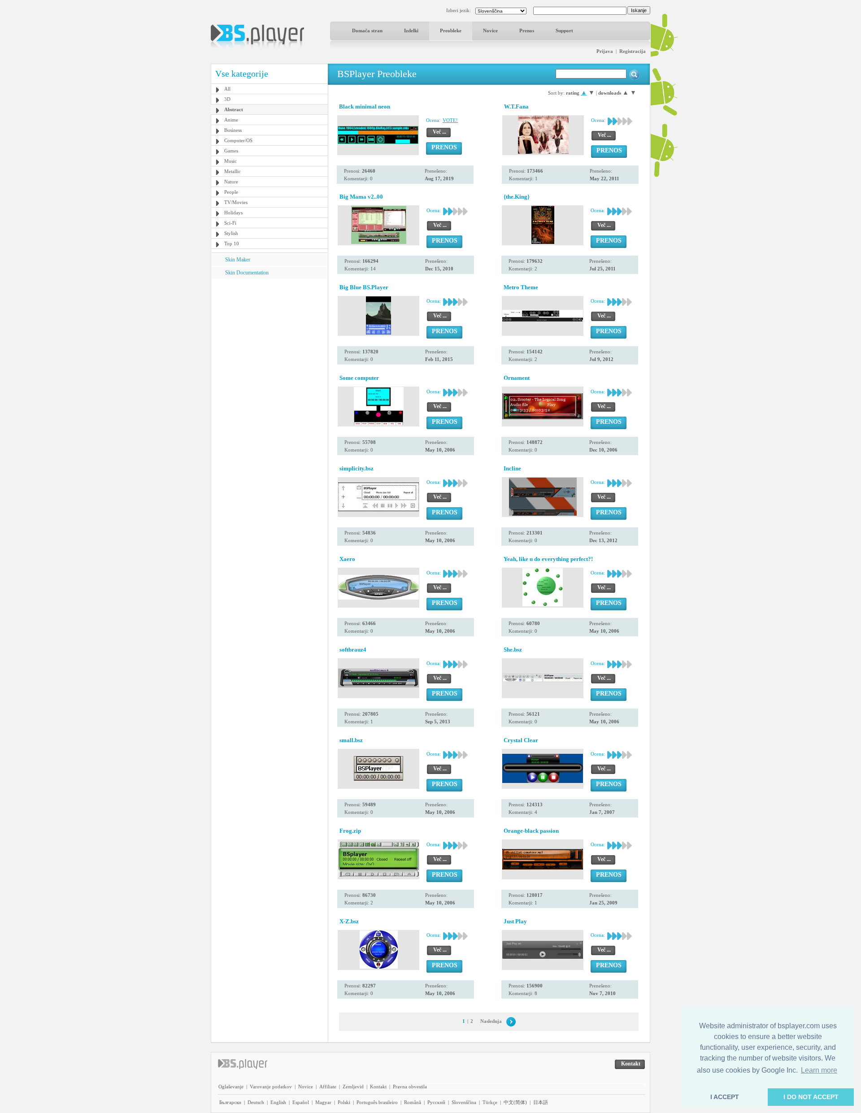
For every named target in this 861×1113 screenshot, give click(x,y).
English (278, 1102)
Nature (231, 181)
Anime (231, 119)
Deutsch (256, 1102)
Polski (344, 1102)
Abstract (233, 109)
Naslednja (491, 1021)
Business (233, 130)
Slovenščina (464, 1102)
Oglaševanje (231, 1086)
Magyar (323, 1102)
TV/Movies (236, 202)
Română (412, 1102)
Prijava (604, 51)
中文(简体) (515, 1102)
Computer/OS (238, 140)
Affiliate (327, 1086)
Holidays (233, 212)
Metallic (232, 171)
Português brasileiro (377, 1102)
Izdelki (411, 30)
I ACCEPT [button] (724, 1096)
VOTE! (450, 120)
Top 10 (231, 243)
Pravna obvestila (410, 1086)
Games (231, 150)
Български (230, 1102)
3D (227, 99)
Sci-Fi (230, 223)
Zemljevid (353, 1086)
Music (230, 161)
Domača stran (367, 30)
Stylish (231, 233)
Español (300, 1102)
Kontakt (378, 1086)
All (227, 88)
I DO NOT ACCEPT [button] (811, 1096)
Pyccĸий (436, 1102)
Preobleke (450, 30)
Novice (490, 30)
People (231, 192)
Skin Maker (237, 260)
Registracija (632, 51)
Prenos (526, 30)
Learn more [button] (819, 1070)
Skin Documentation (247, 273)
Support (564, 30)
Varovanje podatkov (271, 1086)
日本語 (540, 1102)
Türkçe (490, 1102)
